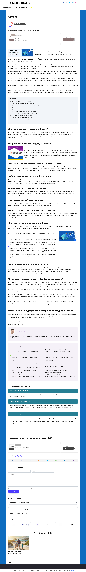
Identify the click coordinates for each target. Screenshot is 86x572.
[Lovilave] (13, 524)
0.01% (17, 38)
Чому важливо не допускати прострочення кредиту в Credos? (28, 122)
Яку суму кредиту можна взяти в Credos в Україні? (25, 105)
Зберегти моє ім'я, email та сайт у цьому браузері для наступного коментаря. (26, 488)
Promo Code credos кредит (22, 447)
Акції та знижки (7, 7)
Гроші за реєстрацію (21, 7)
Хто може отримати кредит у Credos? (22, 101)
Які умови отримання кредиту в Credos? (23, 103)
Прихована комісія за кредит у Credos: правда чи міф (28, 113)
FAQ (10, 562)
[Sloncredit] (25, 524)
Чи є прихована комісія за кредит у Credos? (25, 111)
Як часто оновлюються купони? (18, 513)
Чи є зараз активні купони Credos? (18, 506)
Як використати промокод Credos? (19, 502)
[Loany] (60, 524)
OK (72, 570)
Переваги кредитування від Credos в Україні (26, 109)
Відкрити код (70, 448)
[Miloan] (49, 524)
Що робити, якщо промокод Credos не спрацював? (23, 509)
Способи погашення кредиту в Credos (22, 115)
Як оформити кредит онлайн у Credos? (22, 117)
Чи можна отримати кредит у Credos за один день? (26, 119)
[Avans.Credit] (37, 524)
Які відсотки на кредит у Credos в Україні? (23, 107)
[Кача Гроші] (72, 524)
